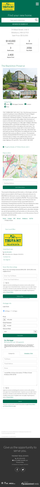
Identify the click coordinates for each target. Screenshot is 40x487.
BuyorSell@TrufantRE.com (20, 460)
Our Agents (6, 259)
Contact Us (6, 257)
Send (20, 401)
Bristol (19, 218)
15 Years (14, 311)
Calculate (20, 335)
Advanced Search (19, 24)
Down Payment (7, 322)
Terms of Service (9, 406)
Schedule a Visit (28, 353)
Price (4, 316)
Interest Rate (7, 328)
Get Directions (20, 187)
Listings (10, 218)
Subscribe (20, 296)
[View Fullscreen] (5, 164)
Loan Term (6, 306)
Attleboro (25, 218)
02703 (31, 218)
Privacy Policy (9, 292)
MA (14, 218)
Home (4, 218)
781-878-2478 (7, 252)
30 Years (7, 311)
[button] (36, 20)
